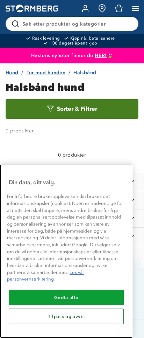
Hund (12, 73)
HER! (101, 55)
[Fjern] (128, 24)
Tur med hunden (46, 73)
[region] (66, 251)
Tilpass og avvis (66, 316)
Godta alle (66, 297)
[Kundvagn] (118, 8)
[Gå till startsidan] (32, 8)
